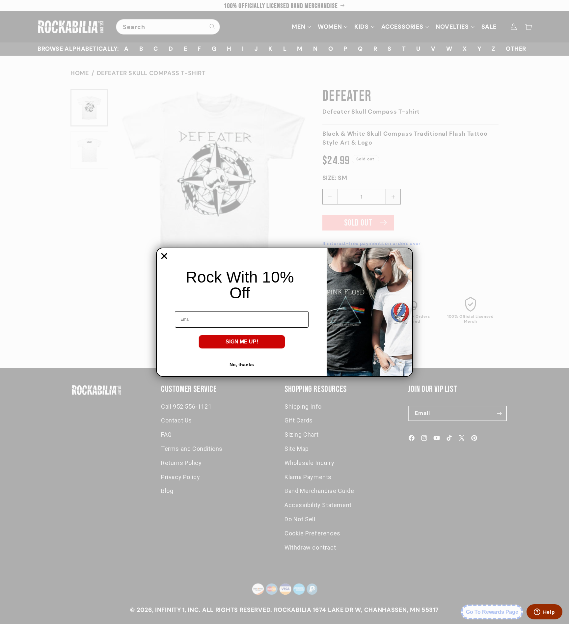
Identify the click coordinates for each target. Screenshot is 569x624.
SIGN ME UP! (242, 341)
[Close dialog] (164, 256)
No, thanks (242, 364)
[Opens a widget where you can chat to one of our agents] (544, 612)
